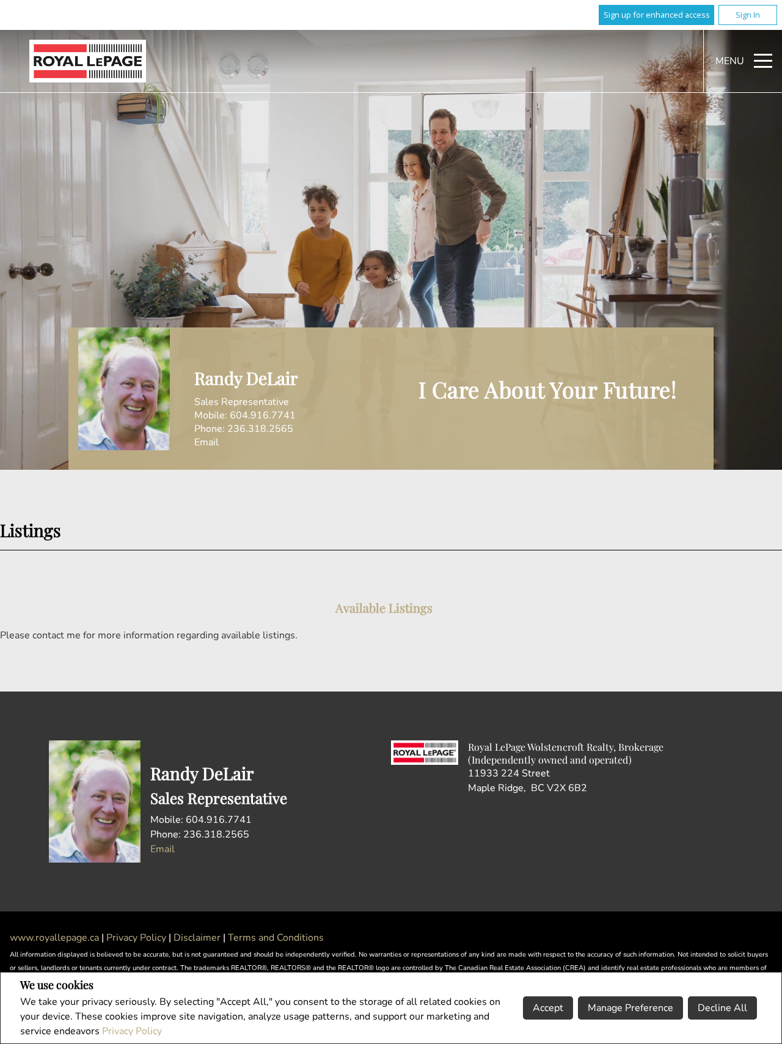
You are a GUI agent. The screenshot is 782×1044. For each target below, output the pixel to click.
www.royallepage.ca (54, 937)
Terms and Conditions (276, 937)
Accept (548, 1008)
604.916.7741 (263, 415)
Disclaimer (198, 937)
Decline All (722, 1008)
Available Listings (384, 607)
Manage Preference (630, 1008)
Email (206, 442)
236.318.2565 (260, 429)
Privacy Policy (132, 1031)
